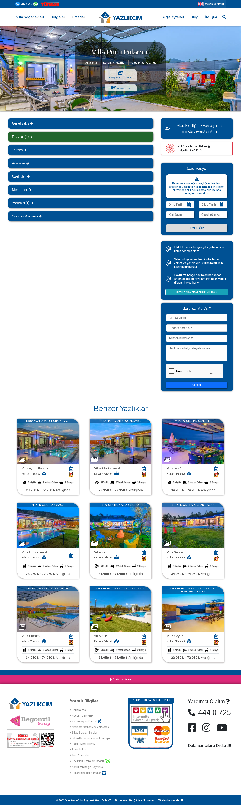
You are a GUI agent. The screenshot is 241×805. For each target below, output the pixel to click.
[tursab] (51, 4)
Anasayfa (91, 62)
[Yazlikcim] (120, 16)
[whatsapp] (36, 4)
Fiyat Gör (197, 228)
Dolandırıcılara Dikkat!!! (209, 745)
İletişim (211, 17)
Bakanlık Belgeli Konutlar (86, 772)
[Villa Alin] (120, 608)
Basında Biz (79, 749)
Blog (194, 17)
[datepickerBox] (71, 469)
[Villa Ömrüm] (48, 608)
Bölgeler (58, 17)
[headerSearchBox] (224, 17)
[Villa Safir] (120, 525)
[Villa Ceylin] (193, 608)
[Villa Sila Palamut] (120, 441)
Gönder (196, 384)
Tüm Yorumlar (80, 755)
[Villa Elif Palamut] (48, 525)
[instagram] (206, 727)
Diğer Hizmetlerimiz (83, 743)
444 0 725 (213, 712)
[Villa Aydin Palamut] (48, 441)
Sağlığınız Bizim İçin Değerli (88, 760)
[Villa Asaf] (193, 441)
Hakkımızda (79, 710)
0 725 (26, 4)
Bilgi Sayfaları (173, 17)
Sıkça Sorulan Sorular (84, 732)
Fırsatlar (78, 17)
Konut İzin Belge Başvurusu (88, 767)
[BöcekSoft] (182, 800)
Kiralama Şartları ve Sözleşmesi (90, 726)
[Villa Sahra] (193, 525)
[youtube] (221, 727)
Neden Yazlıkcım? (82, 715)
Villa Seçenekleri (30, 17)
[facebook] (193, 727)
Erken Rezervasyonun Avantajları (91, 738)
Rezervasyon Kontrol (84, 721)
